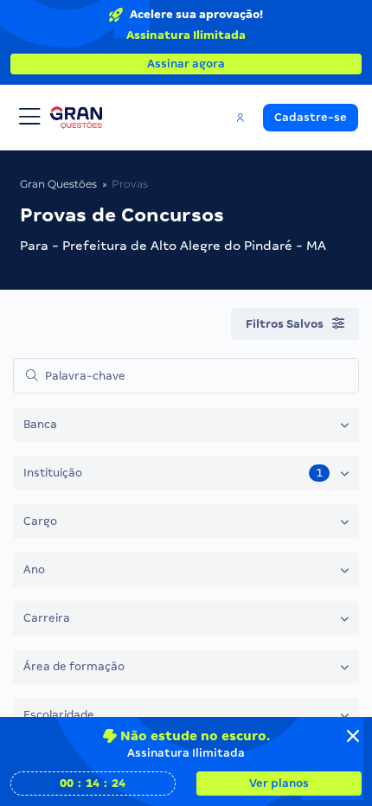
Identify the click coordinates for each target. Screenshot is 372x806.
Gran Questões (58, 183)
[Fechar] (353, 736)
